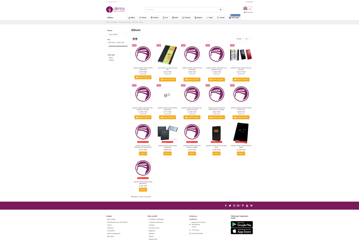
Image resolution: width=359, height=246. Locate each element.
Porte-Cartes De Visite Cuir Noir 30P (167, 68)
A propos (152, 225)
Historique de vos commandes (117, 222)
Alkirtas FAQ (153, 239)
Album (111, 58)
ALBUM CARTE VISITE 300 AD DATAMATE (167, 108)
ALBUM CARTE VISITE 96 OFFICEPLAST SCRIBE (216, 108)
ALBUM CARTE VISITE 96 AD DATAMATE (167, 146)
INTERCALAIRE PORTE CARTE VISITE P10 (241, 108)
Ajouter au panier (144, 77)
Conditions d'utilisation (156, 219)
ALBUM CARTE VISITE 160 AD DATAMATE (192, 68)
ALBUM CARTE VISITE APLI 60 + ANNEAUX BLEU (216, 68)
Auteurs (151, 236)
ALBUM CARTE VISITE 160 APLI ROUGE (241, 68)
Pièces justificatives (113, 233)
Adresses (110, 228)
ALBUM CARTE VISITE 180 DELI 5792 (216, 146)
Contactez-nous (154, 228)
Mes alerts (110, 236)
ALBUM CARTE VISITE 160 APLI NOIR (241, 146)
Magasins (152, 231)
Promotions (111, 231)
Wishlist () (250, 2)
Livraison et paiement (156, 222)
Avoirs (109, 225)
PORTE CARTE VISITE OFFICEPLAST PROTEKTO (143, 146)
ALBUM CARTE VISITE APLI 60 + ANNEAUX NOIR (191, 108)
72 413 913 (195, 230)
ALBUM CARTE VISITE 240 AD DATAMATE (143, 68)
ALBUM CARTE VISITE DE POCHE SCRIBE (192, 146)
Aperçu (143, 153)
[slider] (108, 46)
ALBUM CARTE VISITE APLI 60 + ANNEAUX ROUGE (143, 108)
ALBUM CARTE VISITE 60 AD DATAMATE (143, 182)
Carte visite (111, 55)
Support (111, 60)
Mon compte (111, 219)
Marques (152, 233)
